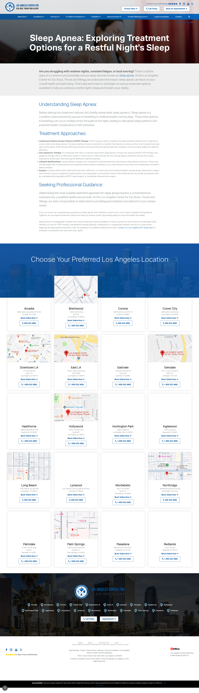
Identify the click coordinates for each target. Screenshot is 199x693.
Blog (117, 643)
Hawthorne (152, 605)
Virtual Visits (129, 8)
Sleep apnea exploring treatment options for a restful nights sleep (100, 644)
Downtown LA (94, 605)
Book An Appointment (175, 8)
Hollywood (168, 605)
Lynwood (81, 610)
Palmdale (127, 610)
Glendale (137, 605)
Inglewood (49, 610)
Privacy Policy (91, 650)
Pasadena (160, 610)
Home (80, 643)
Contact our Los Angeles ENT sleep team (135, 227)
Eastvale (123, 605)
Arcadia (34, 605)
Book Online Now (28, 318)
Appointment (108, 619)
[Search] (189, 17)
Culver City (77, 605)
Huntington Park (31, 610)
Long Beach (65, 610)
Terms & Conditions (112, 650)
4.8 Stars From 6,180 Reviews (157, 4)
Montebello (96, 610)
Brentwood (48, 605)
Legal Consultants (161, 17)
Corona (63, 605)
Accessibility (124, 650)
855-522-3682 (30, 323)
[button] (5, 688)
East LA (110, 605)
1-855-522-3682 (77, 325)
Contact (178, 17)
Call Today (152, 8)
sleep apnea (126, 75)
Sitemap (101, 650)
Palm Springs (143, 610)
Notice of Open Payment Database (99, 653)
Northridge (112, 610)
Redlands (174, 610)
